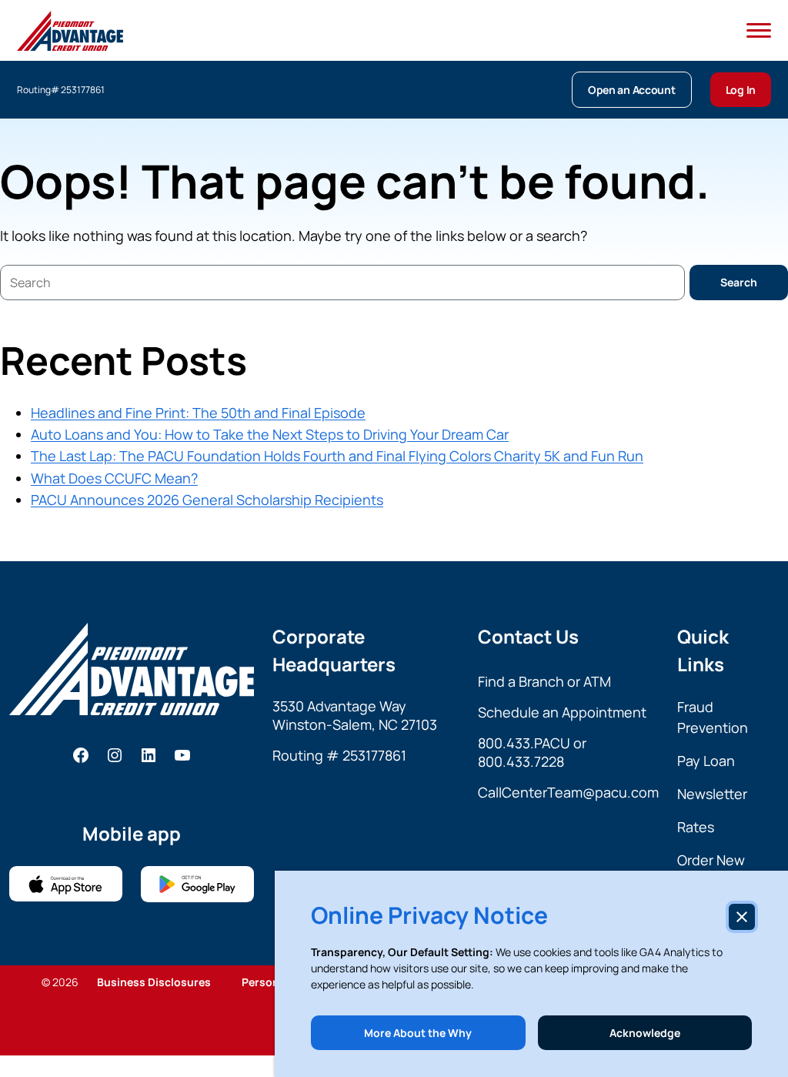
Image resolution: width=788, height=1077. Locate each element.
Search (738, 282)
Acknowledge (644, 1032)
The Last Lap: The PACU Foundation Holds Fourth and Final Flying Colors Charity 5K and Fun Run (337, 456)
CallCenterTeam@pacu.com (568, 792)
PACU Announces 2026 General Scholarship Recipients (207, 499)
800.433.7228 (521, 761)
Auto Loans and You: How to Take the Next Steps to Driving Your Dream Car (270, 434)
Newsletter (712, 793)
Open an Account (632, 89)
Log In (741, 89)
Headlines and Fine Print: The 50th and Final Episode (198, 412)
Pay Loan (706, 760)
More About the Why (418, 1032)
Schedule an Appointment (562, 712)
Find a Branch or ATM (544, 681)
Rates (695, 827)
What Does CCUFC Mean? (114, 478)
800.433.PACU (524, 743)
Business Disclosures (154, 982)
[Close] (742, 917)
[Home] (70, 31)
